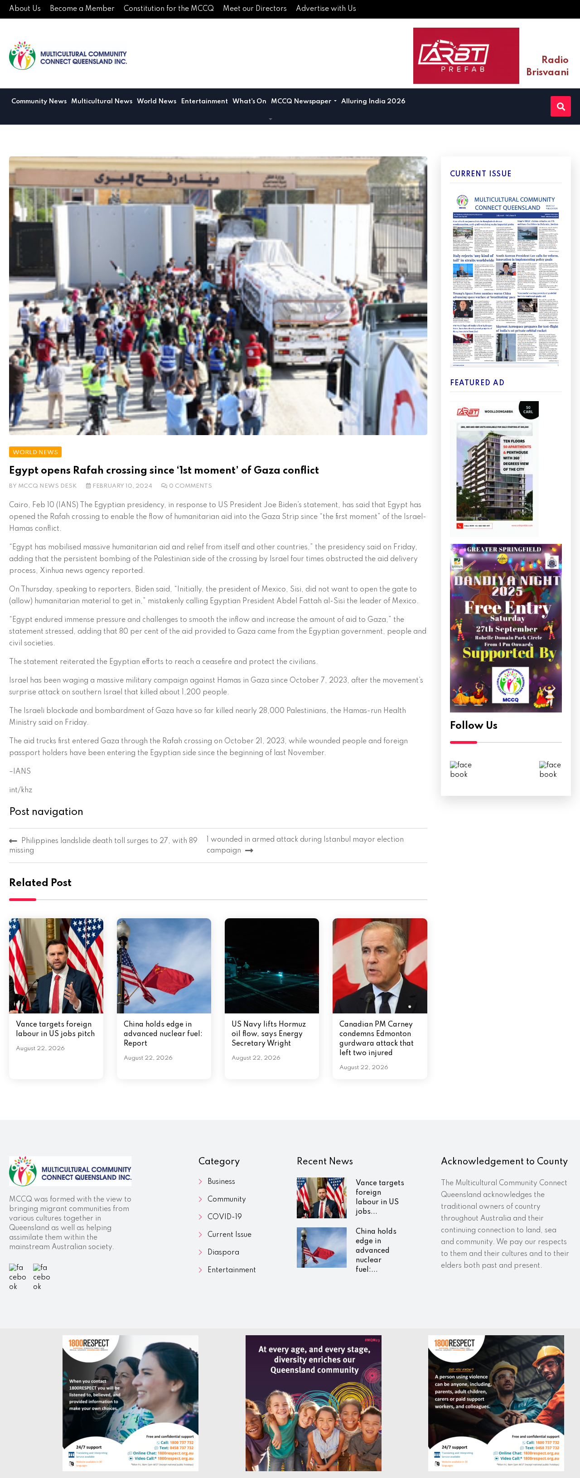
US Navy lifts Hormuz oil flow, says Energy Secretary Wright (269, 1034)
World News (156, 101)
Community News (39, 101)
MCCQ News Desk (47, 486)
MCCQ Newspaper (302, 101)
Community (227, 1199)
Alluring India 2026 (373, 101)
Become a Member (82, 9)
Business (221, 1182)
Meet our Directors (255, 9)
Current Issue (229, 1235)
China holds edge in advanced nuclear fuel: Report (163, 1034)
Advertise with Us (326, 9)
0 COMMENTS (190, 486)
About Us (25, 9)
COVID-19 (225, 1217)
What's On (249, 101)
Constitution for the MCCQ (169, 9)
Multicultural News (101, 101)
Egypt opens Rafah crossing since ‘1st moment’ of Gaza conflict (164, 471)
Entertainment (204, 101)
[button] (270, 119)
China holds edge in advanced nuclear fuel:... (376, 1251)
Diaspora (223, 1252)
